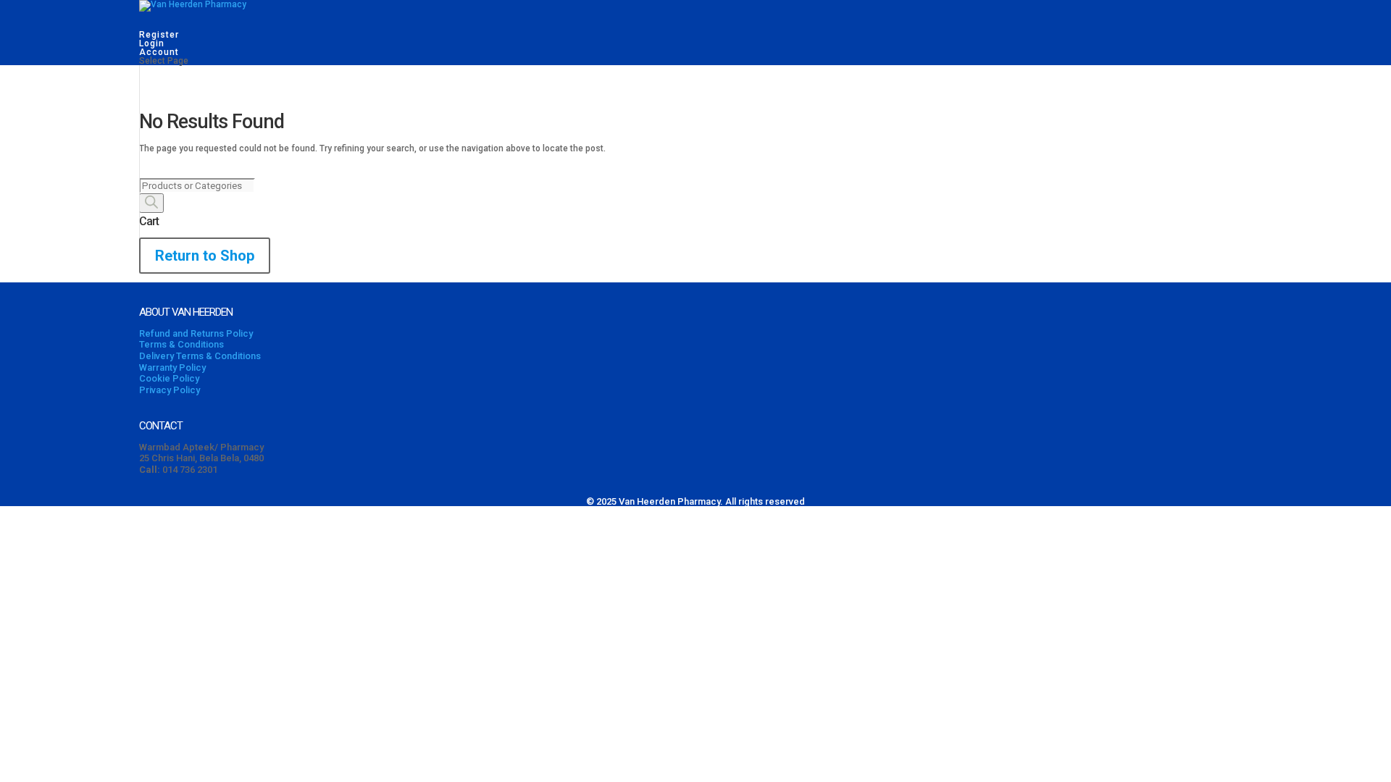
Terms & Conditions (181, 344)
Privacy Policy (169, 389)
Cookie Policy (169, 378)
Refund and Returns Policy (196, 333)
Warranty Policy (172, 367)
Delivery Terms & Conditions (200, 355)
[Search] (151, 203)
